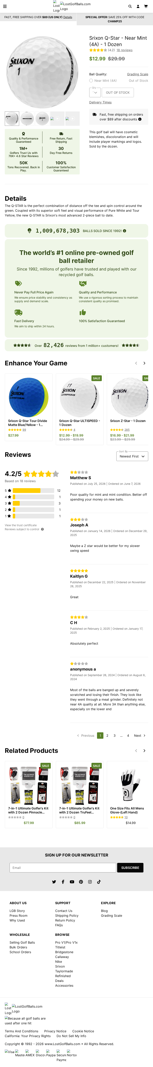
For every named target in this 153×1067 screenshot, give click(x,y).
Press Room (18, 916)
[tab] (12, 118)
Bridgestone (64, 952)
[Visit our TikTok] (99, 882)
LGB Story (17, 911)
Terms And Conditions (21, 1031)
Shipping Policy (66, 916)
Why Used (17, 920)
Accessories (64, 985)
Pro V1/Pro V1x (66, 942)
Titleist (60, 947)
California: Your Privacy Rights (28, 1036)
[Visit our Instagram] (90, 882)
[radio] (118, 80)
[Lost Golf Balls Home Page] (75, 6)
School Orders (20, 952)
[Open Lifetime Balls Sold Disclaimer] (125, 231)
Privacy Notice (55, 1031)
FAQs (59, 925)
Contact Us (63, 911)
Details (67, 17)
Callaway (62, 957)
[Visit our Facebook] (63, 882)
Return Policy (65, 920)
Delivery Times (100, 102)
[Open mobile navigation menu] (5, 6)
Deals (59, 981)
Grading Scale (137, 74)
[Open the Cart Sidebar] (146, 6)
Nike (58, 962)
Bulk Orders (18, 947)
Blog (104, 911)
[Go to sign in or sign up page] (138, 6)
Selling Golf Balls (22, 942)
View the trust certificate (21, 525)
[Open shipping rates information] (140, 119)
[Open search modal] (130, 6)
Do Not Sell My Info (71, 1036)
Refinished (63, 976)
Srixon (60, 966)
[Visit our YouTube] (72, 882)
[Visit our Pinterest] (81, 882)
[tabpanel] (42, 72)
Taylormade (64, 971)
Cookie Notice (83, 1031)
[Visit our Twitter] (54, 882)
